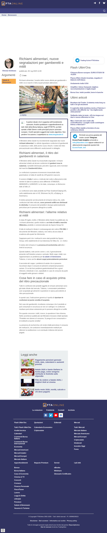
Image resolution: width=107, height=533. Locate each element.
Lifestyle (17, 499)
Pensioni (17, 502)
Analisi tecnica (20, 430)
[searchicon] (104, 11)
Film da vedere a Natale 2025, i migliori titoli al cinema (48, 381)
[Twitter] (51, 415)
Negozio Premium (41, 463)
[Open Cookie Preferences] (3, 530)
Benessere (12, 15)
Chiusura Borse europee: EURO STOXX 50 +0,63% (87, 73)
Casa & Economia (21, 474)
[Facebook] (46, 415)
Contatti (61, 410)
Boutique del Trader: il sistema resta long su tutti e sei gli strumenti (87, 103)
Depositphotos (74, 525)
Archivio (71, 410)
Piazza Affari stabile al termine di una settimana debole (84, 129)
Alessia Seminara (9, 71)
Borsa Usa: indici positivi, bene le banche (86, 92)
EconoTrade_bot (79, 147)
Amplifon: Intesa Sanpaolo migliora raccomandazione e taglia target (84, 88)
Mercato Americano (81, 433)
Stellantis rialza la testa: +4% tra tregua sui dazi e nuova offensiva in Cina (87, 116)
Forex (76, 449)
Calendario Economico (43, 427)
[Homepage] (12, 3)
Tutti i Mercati (79, 427)
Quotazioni (38, 422)
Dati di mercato (46, 527)
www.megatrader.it (56, 134)
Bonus (17, 467)
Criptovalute (39, 430)
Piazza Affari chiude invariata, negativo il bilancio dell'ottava (86, 79)
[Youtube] (56, 415)
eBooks (57, 467)
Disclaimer (34, 521)
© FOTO (23, 115)
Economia (18, 447)
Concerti (17, 480)
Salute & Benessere (7, 81)
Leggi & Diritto (20, 496)
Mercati (77, 422)
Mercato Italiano (20, 459)
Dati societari (43, 521)
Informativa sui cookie (58, 521)
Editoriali (57, 422)
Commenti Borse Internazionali (21, 442)
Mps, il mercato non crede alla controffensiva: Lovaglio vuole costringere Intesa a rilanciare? (87, 122)
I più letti (77, 463)
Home (4, 15)
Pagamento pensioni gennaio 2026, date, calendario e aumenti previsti (49, 362)
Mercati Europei (20, 456)
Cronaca (17, 483)
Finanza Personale (21, 486)
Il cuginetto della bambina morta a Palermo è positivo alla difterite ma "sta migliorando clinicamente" (87, 110)
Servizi (56, 463)
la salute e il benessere (52, 257)
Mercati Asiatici (20, 453)
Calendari (18, 433)
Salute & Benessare (22, 505)
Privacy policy (72, 521)
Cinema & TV (19, 477)
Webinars (58, 471)
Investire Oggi (79, 446)
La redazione (37, 410)
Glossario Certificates (62, 474)
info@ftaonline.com (80, 142)
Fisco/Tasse (19, 489)
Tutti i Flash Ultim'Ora (22, 427)
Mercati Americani (21, 450)
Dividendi (78, 443)
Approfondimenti (21, 463)
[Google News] (61, 415)
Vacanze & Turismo (21, 508)
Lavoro (17, 492)
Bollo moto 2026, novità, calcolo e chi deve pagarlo (50, 391)
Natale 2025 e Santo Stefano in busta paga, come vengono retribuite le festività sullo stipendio (48, 373)
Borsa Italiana (19, 471)
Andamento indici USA (79, 83)
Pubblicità (50, 410)
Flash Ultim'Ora (20, 422)
